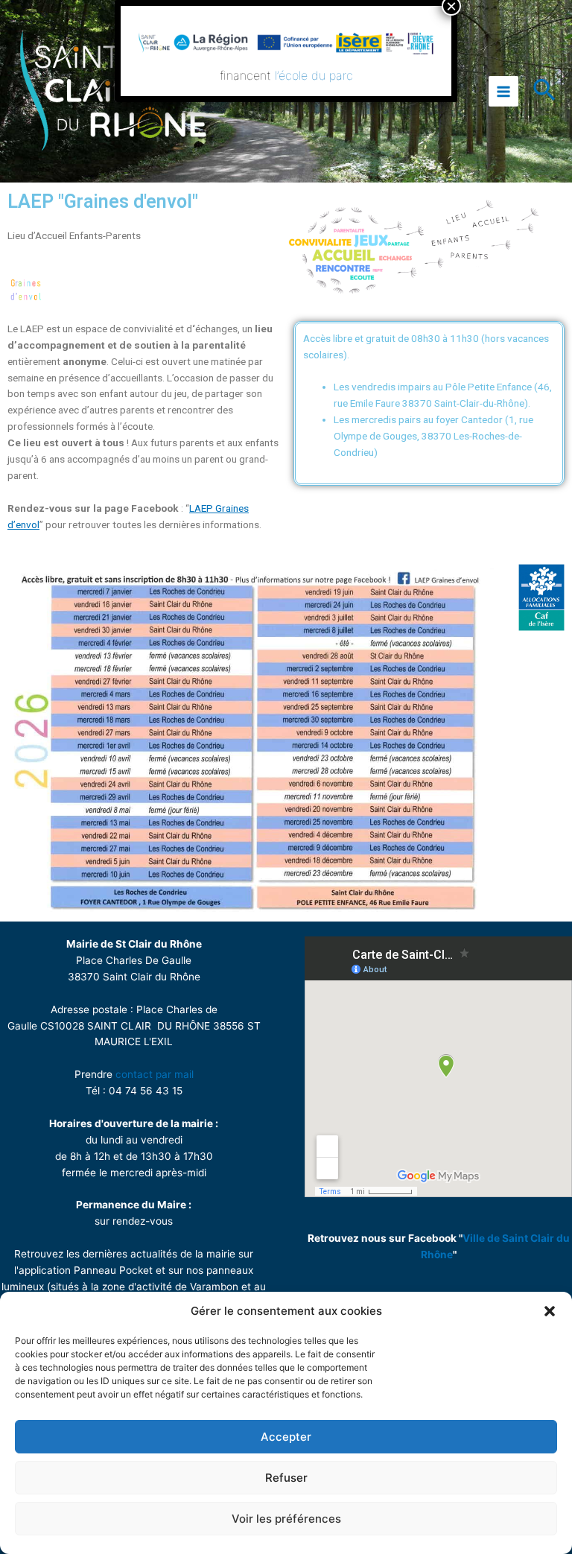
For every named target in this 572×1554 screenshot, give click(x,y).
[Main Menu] (504, 91)
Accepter (286, 1437)
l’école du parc (314, 75)
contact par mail (154, 1074)
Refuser (286, 1478)
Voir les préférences (286, 1519)
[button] (549, 1311)
